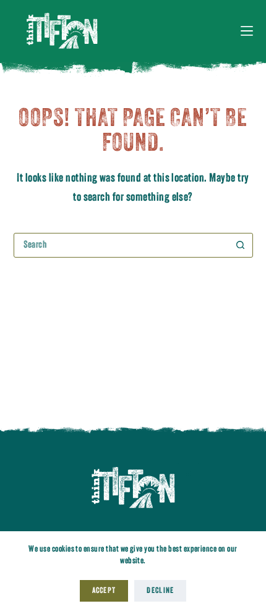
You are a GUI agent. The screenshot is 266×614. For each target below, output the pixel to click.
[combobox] (121, 245)
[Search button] (240, 245)
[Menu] (247, 31)
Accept (104, 591)
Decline (160, 591)
